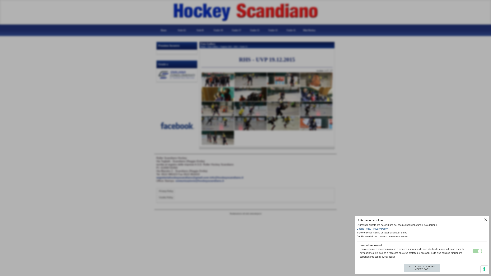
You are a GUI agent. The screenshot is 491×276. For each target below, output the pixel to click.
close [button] (486, 219)
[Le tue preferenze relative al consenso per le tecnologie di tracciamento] (484, 269)
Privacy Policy (380, 229)
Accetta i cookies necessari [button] (422, 268)
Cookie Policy (364, 229)
